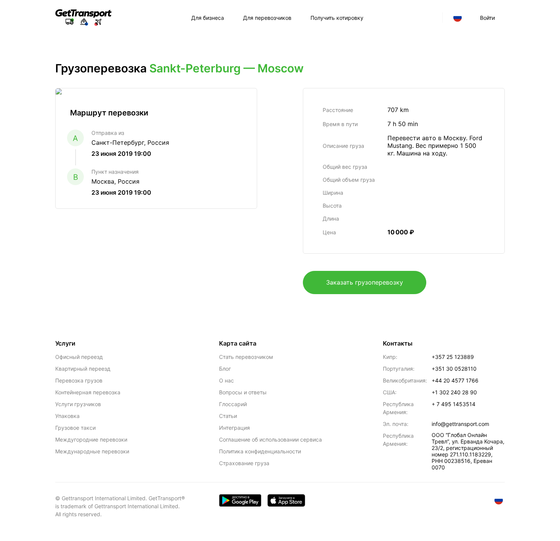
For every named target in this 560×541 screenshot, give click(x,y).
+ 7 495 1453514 (453, 404)
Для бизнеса (207, 17)
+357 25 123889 (453, 357)
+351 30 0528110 (454, 368)
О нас (226, 380)
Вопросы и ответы (243, 392)
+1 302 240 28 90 (454, 392)
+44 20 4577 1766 (455, 380)
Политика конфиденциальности (260, 451)
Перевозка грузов (78, 380)
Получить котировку (336, 17)
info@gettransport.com (460, 424)
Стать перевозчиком (246, 357)
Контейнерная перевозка (87, 392)
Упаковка (67, 416)
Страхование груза (244, 463)
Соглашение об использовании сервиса (270, 439)
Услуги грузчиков (78, 404)
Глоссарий (233, 404)
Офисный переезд (79, 357)
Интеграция (234, 427)
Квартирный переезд (82, 368)
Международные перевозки (92, 451)
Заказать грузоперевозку (364, 282)
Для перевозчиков (267, 17)
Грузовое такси (75, 427)
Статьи (228, 416)
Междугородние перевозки (91, 439)
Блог (225, 368)
